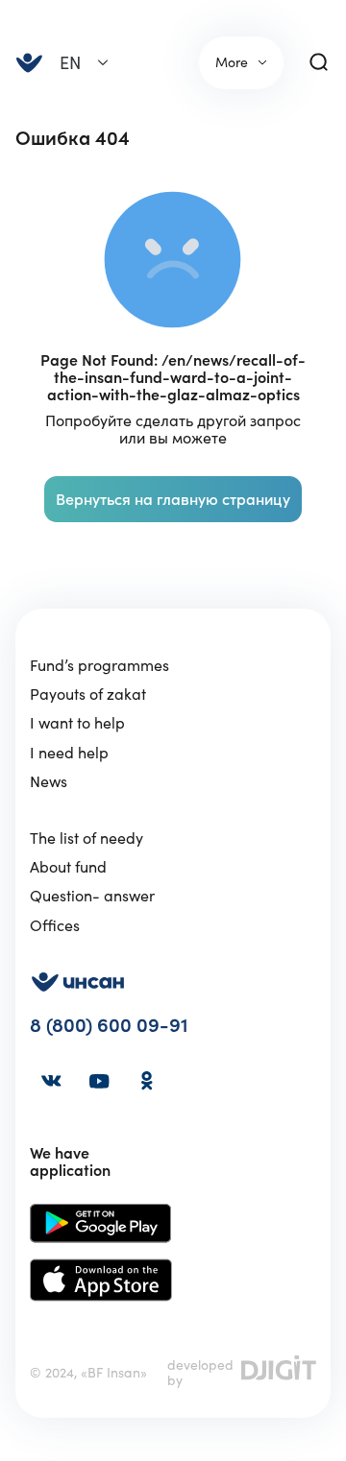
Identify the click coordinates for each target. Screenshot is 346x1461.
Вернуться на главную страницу (173, 499)
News (48, 781)
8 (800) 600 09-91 (109, 1026)
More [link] (231, 62)
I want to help (77, 722)
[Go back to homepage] (29, 63)
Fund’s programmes (99, 665)
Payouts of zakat (88, 694)
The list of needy (86, 838)
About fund (68, 866)
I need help (69, 752)
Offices (55, 925)
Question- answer (92, 895)
